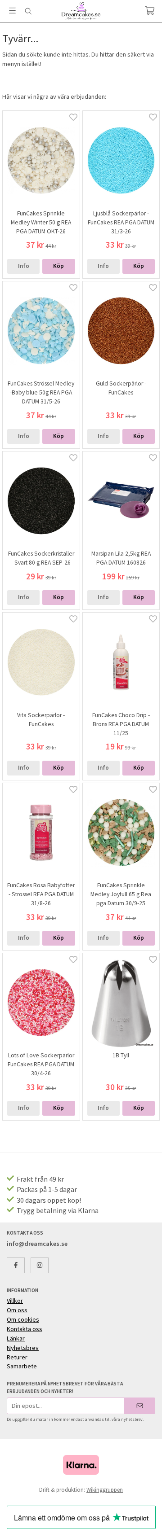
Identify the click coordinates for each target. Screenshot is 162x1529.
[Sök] (28, 11)
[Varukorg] (150, 10)
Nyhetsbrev (23, 1348)
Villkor (15, 1301)
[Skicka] (139, 1406)
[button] (58, 266)
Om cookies (23, 1319)
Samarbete (22, 1366)
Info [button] (23, 266)
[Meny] (12, 10)
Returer (17, 1357)
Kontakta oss (24, 1329)
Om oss (17, 1310)
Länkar (16, 1338)
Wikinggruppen (104, 1490)
